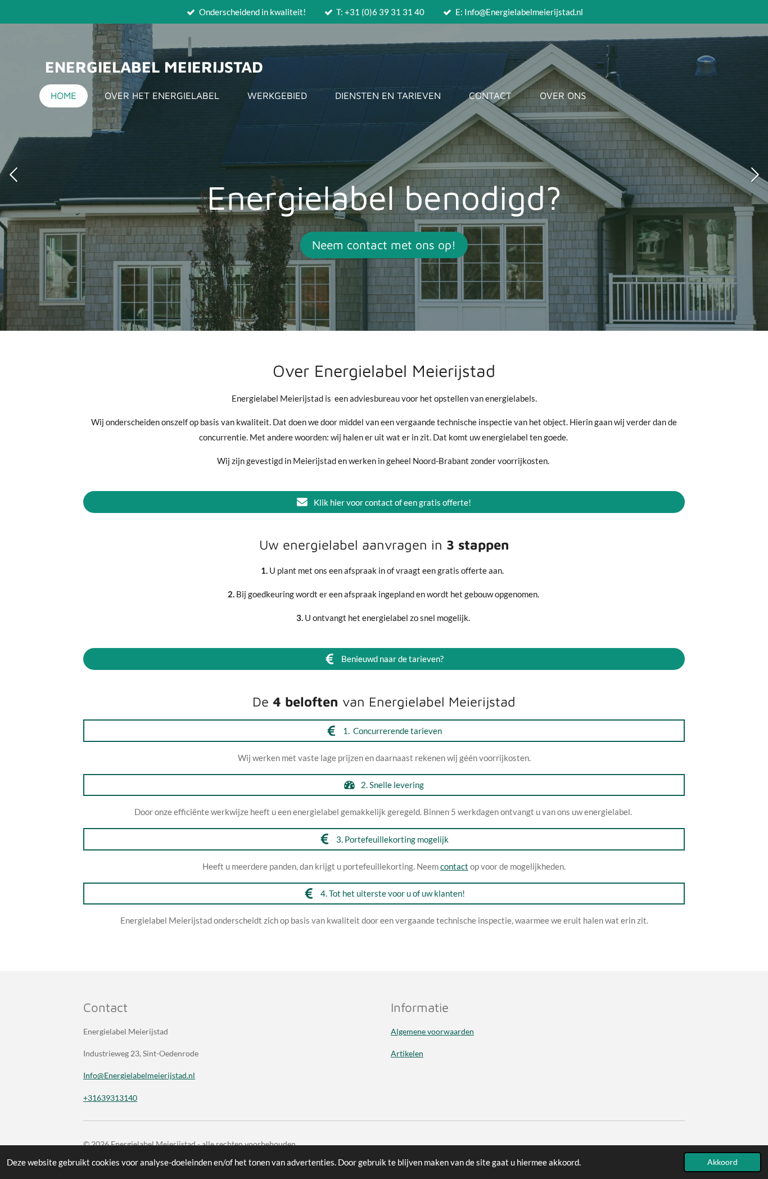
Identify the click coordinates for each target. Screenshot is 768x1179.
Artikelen (407, 1053)
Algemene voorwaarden (432, 1031)
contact (454, 866)
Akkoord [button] (722, 1162)
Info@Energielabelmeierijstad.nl (139, 1075)
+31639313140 (110, 1097)
